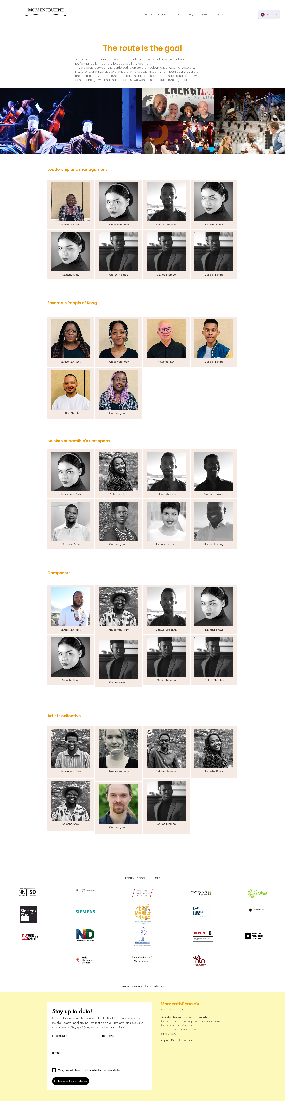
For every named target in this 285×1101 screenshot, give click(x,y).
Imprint (165, 1040)
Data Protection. (182, 1040)
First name (59, 1035)
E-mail (57, 1052)
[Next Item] (278, 121)
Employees (168, 1033)
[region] (71, 204)
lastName (108, 1035)
